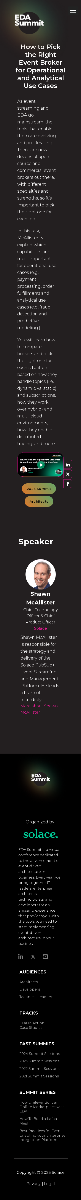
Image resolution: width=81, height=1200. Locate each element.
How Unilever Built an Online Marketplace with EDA (42, 1107)
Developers (29, 989)
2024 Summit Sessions (39, 1054)
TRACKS (28, 1013)
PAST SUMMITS (36, 1043)
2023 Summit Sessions (39, 1061)
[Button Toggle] (73, 12)
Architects (39, 501)
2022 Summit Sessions (39, 1069)
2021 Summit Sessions (39, 1076)
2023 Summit (39, 489)
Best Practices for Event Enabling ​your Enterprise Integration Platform (42, 1135)
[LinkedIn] (20, 956)
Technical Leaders (35, 997)
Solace (40, 628)
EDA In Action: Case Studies (32, 1025)
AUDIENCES (32, 972)
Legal (49, 1183)
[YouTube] (45, 956)
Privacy (33, 1183)
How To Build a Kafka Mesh (38, 1121)
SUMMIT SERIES (37, 1092)
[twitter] (33, 956)
